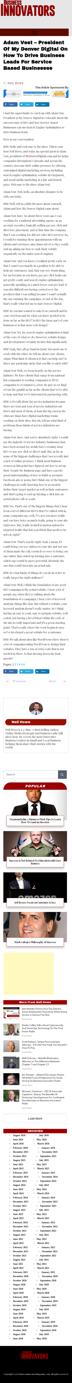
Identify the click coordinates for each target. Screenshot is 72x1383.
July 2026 (44, 1135)
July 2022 (44, 1235)
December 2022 (20, 1226)
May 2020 (42, 1289)
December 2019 (20, 1301)
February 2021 (20, 1272)
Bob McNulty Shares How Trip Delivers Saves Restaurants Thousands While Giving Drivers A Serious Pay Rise (44, 1011)
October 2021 (19, 1255)
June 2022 (18, 1239)
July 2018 (44, 1334)
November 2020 (50, 1276)
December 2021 (20, 1251)
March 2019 (43, 1318)
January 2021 (48, 1272)
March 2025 (43, 1168)
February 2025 (20, 1173)
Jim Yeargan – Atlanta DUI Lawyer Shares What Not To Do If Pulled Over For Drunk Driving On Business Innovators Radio (43, 1077)
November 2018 (50, 1326)
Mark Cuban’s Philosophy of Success (35, 930)
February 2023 (20, 1222)
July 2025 (44, 1160)
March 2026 (43, 1143)
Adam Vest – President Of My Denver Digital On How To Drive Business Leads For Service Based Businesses (35, 55)
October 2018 (19, 1330)
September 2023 (48, 1206)
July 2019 (44, 1309)
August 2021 (19, 1259)
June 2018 (18, 1338)
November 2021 (50, 1251)
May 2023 (42, 1214)
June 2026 (18, 1139)
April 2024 (18, 1193)
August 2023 (19, 1210)
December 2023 (20, 1201)
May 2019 (42, 1313)
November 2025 (50, 1152)
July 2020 (44, 1284)
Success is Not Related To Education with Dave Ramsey (35, 850)
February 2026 (20, 1148)
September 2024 (48, 1181)
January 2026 (48, 1148)
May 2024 (42, 1189)
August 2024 (19, 1185)
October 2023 (19, 1206)
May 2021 (42, 1264)
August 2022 (19, 1235)
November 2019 (50, 1301)
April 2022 (18, 1243)
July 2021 (44, 1259)
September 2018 (48, 1330)
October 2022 (19, 1231)
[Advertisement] (29, 974)
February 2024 (20, 1197)
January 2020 (48, 1297)
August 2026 (19, 1135)
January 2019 (48, 1322)
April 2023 (18, 1218)
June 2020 (18, 1289)
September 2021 (48, 1255)
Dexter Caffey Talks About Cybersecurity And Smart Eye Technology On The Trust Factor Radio (42, 1028)
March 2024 (43, 1193)
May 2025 (42, 1164)
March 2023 (43, 1218)
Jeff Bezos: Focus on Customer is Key (35, 890)
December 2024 (20, 1177)
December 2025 (20, 1152)
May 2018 (42, 1338)
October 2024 (19, 1181)
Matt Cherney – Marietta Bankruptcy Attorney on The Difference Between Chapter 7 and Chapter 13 (41, 1061)
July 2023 (44, 1210)
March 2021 (43, 1268)
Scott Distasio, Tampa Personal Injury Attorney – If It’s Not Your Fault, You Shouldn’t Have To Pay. (44, 1044)
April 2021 (18, 1268)
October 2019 (19, 1305)
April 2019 (18, 1318)
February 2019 (20, 1322)
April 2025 (18, 1168)
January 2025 (48, 1173)
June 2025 (18, 1164)
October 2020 (19, 1280)
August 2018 (19, 1334)
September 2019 (48, 1305)
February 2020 (20, 1297)
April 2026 (18, 1143)
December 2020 (20, 1276)
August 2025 (19, 1160)
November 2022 (50, 1226)
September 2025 (48, 1156)
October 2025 (19, 1156)
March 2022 (43, 1243)
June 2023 (18, 1214)
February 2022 (20, 1247)
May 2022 (42, 1239)
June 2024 (18, 1189)
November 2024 (50, 1177)
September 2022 (48, 1231)
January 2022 (48, 1247)
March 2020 (43, 1293)
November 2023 (50, 1201)
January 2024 (48, 1197)
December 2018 (20, 1326)
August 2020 (19, 1284)
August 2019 (19, 1309)
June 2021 (18, 1264)
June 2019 (18, 1313)
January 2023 (48, 1222)
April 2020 (18, 1293)
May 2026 (42, 1139)
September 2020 (48, 1280)
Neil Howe (16, 83)
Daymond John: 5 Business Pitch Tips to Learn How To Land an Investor (35, 809)
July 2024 (44, 1185)
